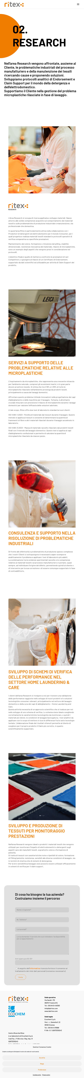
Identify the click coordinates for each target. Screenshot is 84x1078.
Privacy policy (46, 1075)
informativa (35, 968)
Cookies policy (37, 1075)
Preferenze (42, 1070)
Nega (42, 1064)
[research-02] (42, 819)
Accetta (42, 1058)
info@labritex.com (51, 1008)
